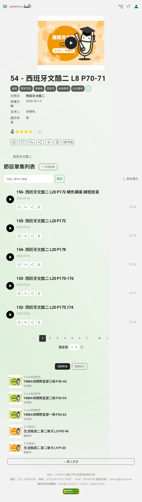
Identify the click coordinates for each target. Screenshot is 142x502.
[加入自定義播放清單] (25, 207)
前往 (60, 178)
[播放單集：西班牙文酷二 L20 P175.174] (10, 314)
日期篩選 (50, 166)
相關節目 (79, 366)
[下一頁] (107, 338)
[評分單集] (48, 142)
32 (99, 338)
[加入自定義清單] (31, 142)
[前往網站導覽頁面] (121, 6)
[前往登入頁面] (136, 6)
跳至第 (63, 347)
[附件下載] (57, 142)
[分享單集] (40, 142)
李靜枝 (39, 88)
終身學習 (63, 88)
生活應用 (78, 88)
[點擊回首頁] (20, 6)
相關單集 (62, 366)
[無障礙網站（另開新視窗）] (71, 493)
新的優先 (132, 178)
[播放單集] (71, 43)
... (88, 88)
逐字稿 (68, 142)
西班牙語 (26, 88)
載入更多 (73, 461)
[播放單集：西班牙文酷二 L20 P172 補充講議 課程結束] (10, 199)
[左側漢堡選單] (5, 6)
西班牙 (51, 88)
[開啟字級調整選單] (128, 6)
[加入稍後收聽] (13, 142)
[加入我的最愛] (22, 142)
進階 (14, 88)
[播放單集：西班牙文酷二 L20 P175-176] (10, 286)
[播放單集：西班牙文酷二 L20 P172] (10, 228)
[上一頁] (34, 338)
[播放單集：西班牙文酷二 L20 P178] (10, 257)
